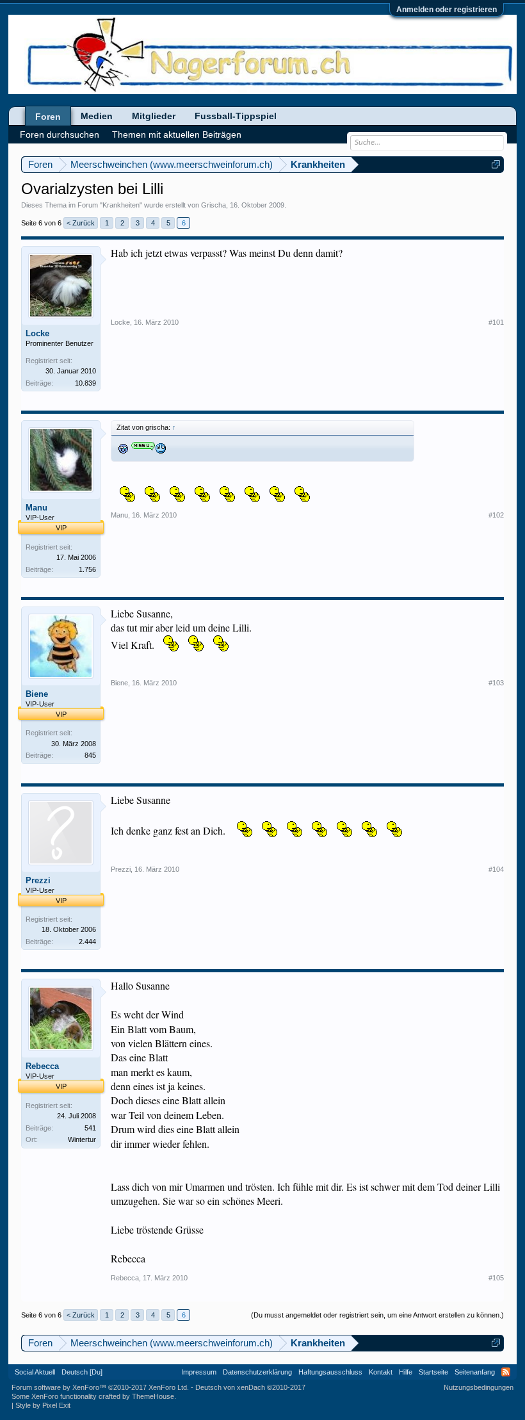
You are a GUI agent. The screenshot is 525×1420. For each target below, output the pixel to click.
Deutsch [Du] (81, 1372)
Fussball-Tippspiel (236, 116)
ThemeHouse (153, 1396)
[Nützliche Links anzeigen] (496, 164)
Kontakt (380, 1372)
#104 (496, 869)
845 (90, 755)
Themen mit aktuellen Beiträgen (176, 134)
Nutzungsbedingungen (478, 1387)
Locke (37, 333)
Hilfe (405, 1372)
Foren (48, 116)
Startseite (433, 1372)
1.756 (87, 569)
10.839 (85, 383)
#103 (496, 683)
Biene (37, 694)
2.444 (87, 941)
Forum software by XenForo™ (100, 1387)
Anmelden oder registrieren (446, 9)
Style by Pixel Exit (42, 1405)
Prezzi (38, 880)
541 (90, 1128)
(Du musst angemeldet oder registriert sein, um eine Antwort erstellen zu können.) (377, 1315)
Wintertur (82, 1139)
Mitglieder (153, 116)
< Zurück (81, 223)
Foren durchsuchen (59, 134)
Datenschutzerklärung (257, 1372)
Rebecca (42, 1066)
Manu (36, 507)
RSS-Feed (505, 1371)
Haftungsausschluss (330, 1372)
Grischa (213, 205)
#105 (496, 1278)
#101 (496, 322)
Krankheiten (121, 205)
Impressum (198, 1372)
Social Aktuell (35, 1372)
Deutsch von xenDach (250, 1387)
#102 (496, 515)
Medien (97, 116)
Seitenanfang (475, 1372)
